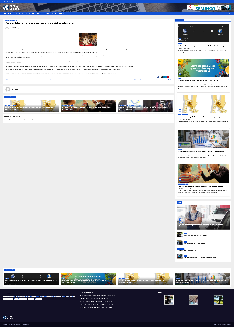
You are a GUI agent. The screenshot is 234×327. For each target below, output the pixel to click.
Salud (18, 13)
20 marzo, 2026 (182, 48)
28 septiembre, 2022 (185, 226)
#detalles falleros (22, 28)
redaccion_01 (14, 27)
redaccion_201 (130, 109)
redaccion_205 (195, 226)
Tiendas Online (12, 105)
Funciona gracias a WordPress (9, 324)
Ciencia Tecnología (11, 296)
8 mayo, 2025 (182, 119)
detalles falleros (85, 49)
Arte (4, 296)
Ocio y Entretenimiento (8, 298)
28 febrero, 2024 (183, 188)
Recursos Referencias (18, 298)
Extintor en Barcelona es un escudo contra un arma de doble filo (152, 80)
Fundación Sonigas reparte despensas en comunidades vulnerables (143, 107)
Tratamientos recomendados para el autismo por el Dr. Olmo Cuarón (86, 107)
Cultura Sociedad (9, 20)
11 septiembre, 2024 (183, 153)
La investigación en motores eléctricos (186, 250)
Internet (39, 13)
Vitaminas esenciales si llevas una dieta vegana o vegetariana (198, 80)
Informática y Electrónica (56, 296)
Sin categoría (31, 298)
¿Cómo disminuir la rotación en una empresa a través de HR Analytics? (201, 151)
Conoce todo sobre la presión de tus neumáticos (195, 235)
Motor (54, 13)
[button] (229, 13)
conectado (17, 119)
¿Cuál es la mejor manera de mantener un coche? (201, 224)
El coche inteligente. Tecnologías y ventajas (194, 243)
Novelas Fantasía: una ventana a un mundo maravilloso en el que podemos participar (30, 80)
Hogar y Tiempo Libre (28, 13)
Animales (61, 13)
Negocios (11, 13)
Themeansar (26, 324)
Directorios (32, 296)
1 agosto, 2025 (182, 82)
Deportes (47, 13)
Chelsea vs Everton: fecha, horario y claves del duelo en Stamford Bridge (201, 46)
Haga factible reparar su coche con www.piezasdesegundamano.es (200, 257)
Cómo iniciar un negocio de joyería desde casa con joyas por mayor (29, 107)
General (15, 20)
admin (14, 109)
